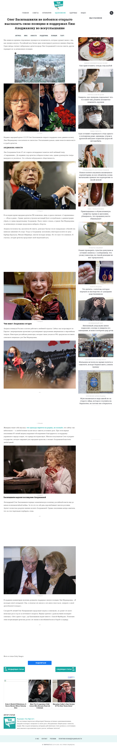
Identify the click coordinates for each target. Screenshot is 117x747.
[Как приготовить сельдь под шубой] (95, 49)
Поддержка (44, 35)
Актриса (18, 35)
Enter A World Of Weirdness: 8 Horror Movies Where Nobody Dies (15, 706)
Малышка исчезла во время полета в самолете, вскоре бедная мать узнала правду (96, 364)
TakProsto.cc (48, 744)
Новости (34, 35)
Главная (25, 13)
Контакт (44, 739)
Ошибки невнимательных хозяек (95, 63)
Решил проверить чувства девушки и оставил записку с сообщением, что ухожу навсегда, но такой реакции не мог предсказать (96, 254)
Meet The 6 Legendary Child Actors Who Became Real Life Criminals (39, 706)
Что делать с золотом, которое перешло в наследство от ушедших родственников (96, 291)
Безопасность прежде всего (95, 359)
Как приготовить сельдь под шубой (95, 65)
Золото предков (96, 287)
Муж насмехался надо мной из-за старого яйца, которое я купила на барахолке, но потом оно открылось (96, 400)
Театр (62, 35)
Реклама (53, 739)
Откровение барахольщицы (96, 396)
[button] (15, 53)
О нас (37, 739)
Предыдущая (16, 669)
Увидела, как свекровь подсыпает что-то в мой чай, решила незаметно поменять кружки (95, 99)
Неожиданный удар (96, 323)
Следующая (64, 669)
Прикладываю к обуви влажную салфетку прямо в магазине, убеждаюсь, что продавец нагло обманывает (96, 215)
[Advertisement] (40, 255)
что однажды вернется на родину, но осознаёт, (45, 427)
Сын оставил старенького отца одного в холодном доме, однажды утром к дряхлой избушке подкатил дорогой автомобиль (95, 137)
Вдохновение (60, 13)
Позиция (54, 35)
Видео (83, 13)
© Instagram (40, 211)
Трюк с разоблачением (96, 209)
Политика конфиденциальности (70, 739)
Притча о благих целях (96, 95)
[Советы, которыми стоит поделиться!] (58, 4)
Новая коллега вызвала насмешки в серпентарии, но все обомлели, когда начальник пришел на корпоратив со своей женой (96, 176)
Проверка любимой (96, 248)
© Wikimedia (40, 423)
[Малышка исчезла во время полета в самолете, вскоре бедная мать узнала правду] (95, 346)
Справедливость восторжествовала (96, 170)
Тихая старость (95, 131)
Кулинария (46, 13)
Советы (36, 13)
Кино (25, 35)
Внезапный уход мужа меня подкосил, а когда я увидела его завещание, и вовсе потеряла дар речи (95, 328)
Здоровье (73, 13)
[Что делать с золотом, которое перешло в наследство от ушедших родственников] (95, 273)
